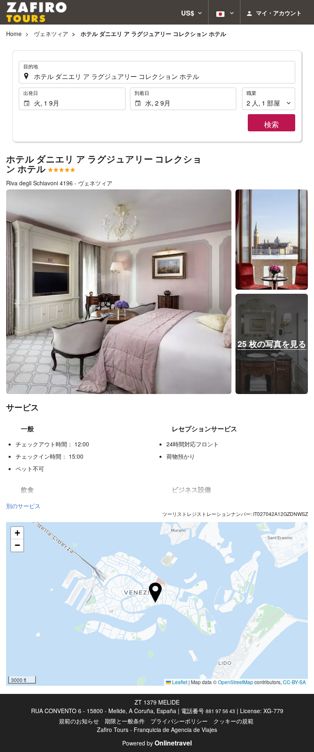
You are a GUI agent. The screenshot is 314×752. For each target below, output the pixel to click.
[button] (191, 12)
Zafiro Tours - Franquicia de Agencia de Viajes (157, 729)
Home (14, 33)
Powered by (157, 743)
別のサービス (23, 506)
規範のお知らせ (79, 721)
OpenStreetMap (235, 681)
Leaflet (179, 681)
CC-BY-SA (294, 681)
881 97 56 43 (220, 710)
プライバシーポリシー (179, 721)
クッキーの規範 (233, 721)
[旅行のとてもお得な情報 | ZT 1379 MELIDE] (36, 12)
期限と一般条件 (125, 721)
